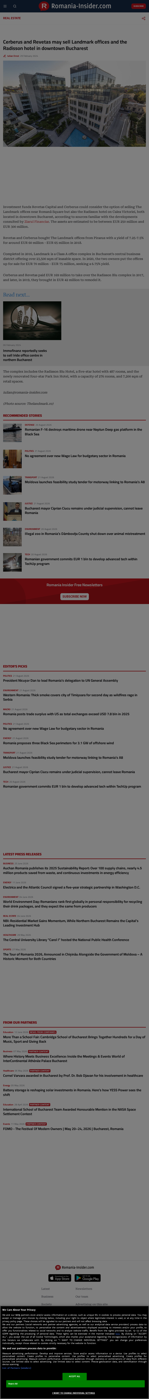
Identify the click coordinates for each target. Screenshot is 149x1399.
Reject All (13, 1384)
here (117, 1334)
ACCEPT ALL (74, 1376)
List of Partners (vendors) (16, 1368)
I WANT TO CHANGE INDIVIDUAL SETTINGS (73, 1393)
